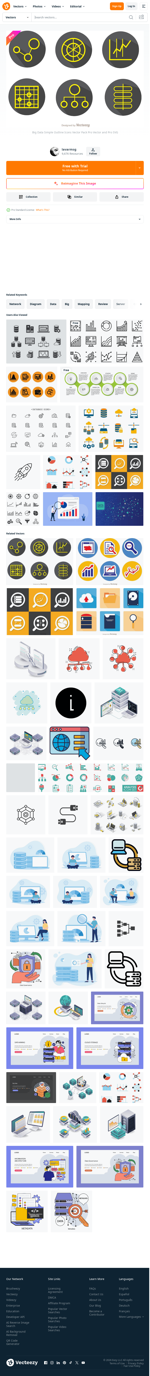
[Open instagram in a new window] (52, 1360)
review (103, 302)
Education (12, 1309)
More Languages (127, 1314)
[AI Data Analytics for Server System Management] (119, 700)
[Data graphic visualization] (119, 507)
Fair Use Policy (129, 1363)
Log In (131, 6)
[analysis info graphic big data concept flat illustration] (75, 966)
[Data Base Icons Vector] (36, 339)
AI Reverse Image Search (15, 1322)
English (121, 1286)
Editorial (75, 6)
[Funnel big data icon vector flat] (20, 775)
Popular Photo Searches (56, 1320)
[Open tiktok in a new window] (70, 1360)
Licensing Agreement (54, 1288)
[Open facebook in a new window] (45, 1360)
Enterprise (13, 1303)
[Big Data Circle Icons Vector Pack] (109, 559)
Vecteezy (12, 1292)
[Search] (131, 17)
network (15, 302)
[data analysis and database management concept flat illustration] (30, 853)
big (67, 302)
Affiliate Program (53, 1302)
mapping (84, 302)
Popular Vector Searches (56, 1311)
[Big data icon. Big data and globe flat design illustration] (70, 741)
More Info (15, 217)
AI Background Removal (16, 1331)
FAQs (91, 1286)
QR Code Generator (13, 1340)
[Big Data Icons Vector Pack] (119, 470)
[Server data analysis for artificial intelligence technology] (121, 1122)
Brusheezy (13, 1286)
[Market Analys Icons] (31, 382)
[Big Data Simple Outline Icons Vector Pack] (39, 559)
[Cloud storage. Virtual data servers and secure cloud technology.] (109, 1046)
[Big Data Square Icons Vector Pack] (109, 609)
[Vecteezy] (6, 6)
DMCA (51, 1295)
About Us (94, 1298)
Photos (37, 6)
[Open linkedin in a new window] (58, 1360)
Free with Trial (75, 168)
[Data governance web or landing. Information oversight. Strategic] (109, 1164)
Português (122, 1298)
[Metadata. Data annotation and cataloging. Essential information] (27, 1209)
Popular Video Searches (56, 1329)
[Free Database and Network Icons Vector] (111, 426)
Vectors (18, 6)
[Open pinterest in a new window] (64, 1360)
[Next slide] (134, 302)
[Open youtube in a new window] (83, 1360)
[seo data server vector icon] (25, 812)
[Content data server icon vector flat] (126, 853)
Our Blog (93, 1303)
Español (121, 1292)
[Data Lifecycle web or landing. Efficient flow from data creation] (117, 1005)
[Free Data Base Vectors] (41, 426)
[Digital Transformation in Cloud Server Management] (75, 1122)
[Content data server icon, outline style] (124, 966)
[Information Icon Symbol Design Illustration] (70, 700)
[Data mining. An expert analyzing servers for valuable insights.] (39, 1046)
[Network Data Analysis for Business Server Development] (26, 741)
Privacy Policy (133, 1361)
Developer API (15, 1315)
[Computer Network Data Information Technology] (28, 1122)
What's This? (42, 210)
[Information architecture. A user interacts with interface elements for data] (39, 1164)
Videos (56, 6)
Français (121, 1309)
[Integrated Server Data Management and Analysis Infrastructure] (26, 1005)
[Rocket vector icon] (23, 470)
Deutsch (121, 1303)
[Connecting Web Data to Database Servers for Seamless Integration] (30, 656)
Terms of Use (114, 1361)
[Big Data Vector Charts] (67, 470)
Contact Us (95, 1292)
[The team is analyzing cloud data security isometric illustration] (77, 1085)
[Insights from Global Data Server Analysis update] (68, 1005)
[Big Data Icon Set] (23, 507)
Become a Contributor (95, 1310)
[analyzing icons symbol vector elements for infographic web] (118, 741)
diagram (35, 302)
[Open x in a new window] (77, 1360)
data (53, 302)
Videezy (11, 1298)
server (120, 302)
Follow (93, 153)
